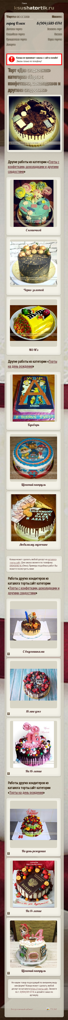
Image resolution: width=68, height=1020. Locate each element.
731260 (53, 1009)
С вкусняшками (33, 651)
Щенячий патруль (33, 485)
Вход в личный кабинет (22, 1009)
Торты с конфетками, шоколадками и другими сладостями (33, 166)
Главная (58, 34)
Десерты (10, 44)
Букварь (33, 425)
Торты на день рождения (32, 364)
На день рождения (34, 851)
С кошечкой (33, 230)
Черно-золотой (33, 290)
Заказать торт (54, 29)
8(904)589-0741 (27, 991)
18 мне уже (33, 711)
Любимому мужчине (33, 544)
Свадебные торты (15, 34)
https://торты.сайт (39, 988)
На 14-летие (34, 911)
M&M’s (33, 350)
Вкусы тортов (55, 39)
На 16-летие (33, 771)
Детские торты (14, 29)
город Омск (15, 23)
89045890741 (16, 565)
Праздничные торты (16, 39)
